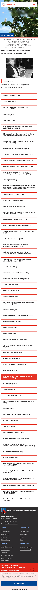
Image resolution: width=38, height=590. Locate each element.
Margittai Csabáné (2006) (11, 290)
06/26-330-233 (13, 521)
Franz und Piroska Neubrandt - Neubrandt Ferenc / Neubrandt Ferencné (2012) (19, 213)
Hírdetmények (5, 534)
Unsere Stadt (32, 40)
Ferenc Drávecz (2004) (10, 327)
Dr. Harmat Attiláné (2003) (11, 358)
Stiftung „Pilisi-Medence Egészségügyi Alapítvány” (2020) (15, 108)
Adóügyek (4, 553)
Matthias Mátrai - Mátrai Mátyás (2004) (15, 339)
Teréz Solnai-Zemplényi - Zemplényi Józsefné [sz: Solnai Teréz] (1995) (19, 492)
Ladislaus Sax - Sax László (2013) (13, 200)
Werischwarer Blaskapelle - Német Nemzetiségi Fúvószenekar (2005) (18, 303)
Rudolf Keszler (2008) (10, 267)
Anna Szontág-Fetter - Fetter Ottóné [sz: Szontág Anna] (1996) (18, 471)
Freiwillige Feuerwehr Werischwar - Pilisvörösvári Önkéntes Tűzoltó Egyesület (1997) (19, 445)
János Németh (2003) (10, 370)
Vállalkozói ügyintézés (26, 547)
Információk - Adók (25, 550)
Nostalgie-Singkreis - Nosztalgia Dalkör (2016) (18, 166)
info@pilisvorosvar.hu (11, 524)
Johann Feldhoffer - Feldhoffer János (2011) (17, 225)
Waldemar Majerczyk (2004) (12, 321)
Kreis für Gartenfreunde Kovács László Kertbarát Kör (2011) (18, 232)
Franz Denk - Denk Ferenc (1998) (13, 432)
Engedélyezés (19, 583)
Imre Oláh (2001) (8, 409)
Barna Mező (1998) (9, 426)
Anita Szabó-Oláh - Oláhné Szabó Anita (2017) (17, 155)
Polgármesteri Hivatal (7, 555)
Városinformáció (24, 531)
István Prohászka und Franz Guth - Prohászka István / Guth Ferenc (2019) (17, 127)
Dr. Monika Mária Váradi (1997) (13, 452)
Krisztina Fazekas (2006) (10, 285)
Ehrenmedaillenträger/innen (16, 44)
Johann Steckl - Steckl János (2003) (14, 364)
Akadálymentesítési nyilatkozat (10, 570)
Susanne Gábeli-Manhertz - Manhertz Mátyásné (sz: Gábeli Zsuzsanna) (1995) (18, 479)
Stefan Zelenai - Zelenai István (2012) (15, 220)
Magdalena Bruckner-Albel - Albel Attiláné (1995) (19, 486)
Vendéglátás (23, 534)
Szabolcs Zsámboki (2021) (11, 95)
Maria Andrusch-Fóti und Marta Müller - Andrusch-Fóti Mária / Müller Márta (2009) (17, 253)
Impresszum (14, 565)
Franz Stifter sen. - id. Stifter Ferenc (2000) (16, 415)
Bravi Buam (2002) (9, 389)
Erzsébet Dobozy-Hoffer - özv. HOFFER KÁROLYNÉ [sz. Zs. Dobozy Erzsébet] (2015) (17, 173)
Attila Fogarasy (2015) (10, 180)
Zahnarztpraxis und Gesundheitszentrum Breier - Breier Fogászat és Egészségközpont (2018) (19, 134)
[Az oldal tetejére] (32, 569)
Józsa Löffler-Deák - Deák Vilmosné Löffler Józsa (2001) (18, 402)
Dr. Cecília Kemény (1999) (11, 421)
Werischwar (20, 40)
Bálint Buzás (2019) (9, 121)
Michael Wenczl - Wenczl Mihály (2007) (16, 279)
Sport (21, 540)
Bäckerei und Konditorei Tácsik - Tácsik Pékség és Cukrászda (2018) (18, 142)
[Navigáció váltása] (34, 4)
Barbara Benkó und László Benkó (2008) (16, 273)
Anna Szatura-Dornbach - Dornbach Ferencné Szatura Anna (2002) (19, 46)
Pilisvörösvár (9, 40)
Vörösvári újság (5, 540)
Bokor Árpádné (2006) (10, 296)
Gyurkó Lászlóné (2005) (10, 310)
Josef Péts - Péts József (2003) (12, 353)
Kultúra (22, 537)
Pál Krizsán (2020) (8, 115)
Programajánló (5, 537)
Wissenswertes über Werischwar (18, 43)
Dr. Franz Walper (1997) (10, 457)
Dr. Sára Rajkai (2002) (10, 384)
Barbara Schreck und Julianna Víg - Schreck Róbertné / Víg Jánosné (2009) (17, 260)
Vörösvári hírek (5, 531)
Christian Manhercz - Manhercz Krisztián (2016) (18, 160)
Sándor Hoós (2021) (9, 101)
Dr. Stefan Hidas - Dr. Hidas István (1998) (16, 438)
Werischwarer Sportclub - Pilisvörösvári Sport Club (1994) (18, 499)
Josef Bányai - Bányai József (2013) (14, 206)
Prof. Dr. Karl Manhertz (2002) (12, 395)
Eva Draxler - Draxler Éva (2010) (13, 239)
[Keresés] (35, 13)
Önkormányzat (5, 550)
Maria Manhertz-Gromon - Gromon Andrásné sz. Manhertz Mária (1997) (19, 464)
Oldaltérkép (4, 565)
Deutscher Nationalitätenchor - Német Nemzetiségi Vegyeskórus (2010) (15, 245)
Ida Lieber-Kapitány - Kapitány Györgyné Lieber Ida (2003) (18, 346)
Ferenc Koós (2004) (9, 333)
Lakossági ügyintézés (7, 547)
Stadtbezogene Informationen (17, 41)
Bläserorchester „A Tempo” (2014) (14, 194)
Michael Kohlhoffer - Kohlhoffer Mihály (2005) (18, 316)
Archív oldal (22, 568)
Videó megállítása (7, 35)
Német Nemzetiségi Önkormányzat (7, 559)
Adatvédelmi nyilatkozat (8, 568)
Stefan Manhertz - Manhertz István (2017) (16, 149)
